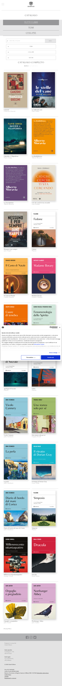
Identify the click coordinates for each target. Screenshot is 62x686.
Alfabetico (33, 66)
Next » (10, 628)
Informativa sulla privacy (43, 673)
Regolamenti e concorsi (10, 678)
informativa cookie (39, 344)
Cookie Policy (8, 674)
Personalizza (29, 357)
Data (26, 66)
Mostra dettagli (53, 352)
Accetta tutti (50, 357)
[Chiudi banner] (59, 327)
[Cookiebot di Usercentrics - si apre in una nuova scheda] (50, 327)
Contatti (6, 676)
